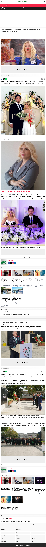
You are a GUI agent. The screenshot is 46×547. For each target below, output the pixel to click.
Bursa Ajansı (6, 257)
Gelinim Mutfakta (14, 257)
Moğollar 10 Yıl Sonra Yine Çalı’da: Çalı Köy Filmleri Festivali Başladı (40, 490)
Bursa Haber (23, 464)
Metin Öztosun (29, 464)
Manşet (2, 278)
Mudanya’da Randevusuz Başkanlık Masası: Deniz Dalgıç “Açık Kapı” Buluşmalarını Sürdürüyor (5, 300)
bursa (16, 464)
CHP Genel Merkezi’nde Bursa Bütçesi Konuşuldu (17, 5)
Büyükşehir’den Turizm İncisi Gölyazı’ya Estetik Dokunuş (16, 299)
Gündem (7, 277)
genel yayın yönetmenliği (21, 257)
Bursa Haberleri (3, 277)
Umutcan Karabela (37, 257)
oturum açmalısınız (12, 311)
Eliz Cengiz (10, 257)
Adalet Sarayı (9, 464)
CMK (26, 464)
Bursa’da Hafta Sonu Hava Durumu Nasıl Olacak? (40, 281)
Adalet (6, 464)
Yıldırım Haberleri (29, 278)
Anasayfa (2, 324)
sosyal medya (32, 257)
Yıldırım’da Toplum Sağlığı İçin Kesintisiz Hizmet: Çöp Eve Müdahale (28, 281)
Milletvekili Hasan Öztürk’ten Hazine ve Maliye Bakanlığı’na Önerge (17, 281)
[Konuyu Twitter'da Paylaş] (4, 79)
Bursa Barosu (19, 464)
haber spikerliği (27, 257)
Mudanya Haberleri (6, 296)
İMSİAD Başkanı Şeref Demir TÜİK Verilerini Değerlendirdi (16, 508)
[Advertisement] (23, 18)
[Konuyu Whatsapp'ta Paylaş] (6, 79)
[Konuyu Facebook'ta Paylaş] (1, 79)
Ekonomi (19, 503)
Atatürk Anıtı (13, 464)
